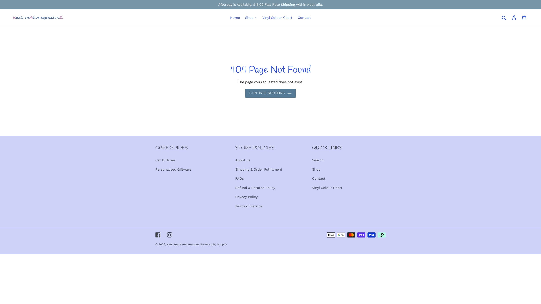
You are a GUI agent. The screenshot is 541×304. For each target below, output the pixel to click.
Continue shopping (267, 93)
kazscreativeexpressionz (183, 244)
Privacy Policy (246, 197)
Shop (316, 169)
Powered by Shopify (213, 244)
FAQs (239, 178)
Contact (318, 178)
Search (318, 160)
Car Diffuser (165, 160)
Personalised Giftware (173, 169)
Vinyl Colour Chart (327, 188)
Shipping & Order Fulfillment (258, 169)
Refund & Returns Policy (255, 188)
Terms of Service (248, 206)
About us (242, 160)
